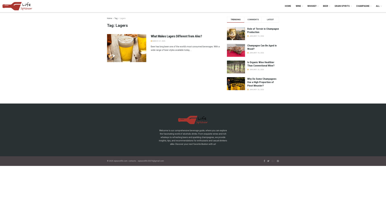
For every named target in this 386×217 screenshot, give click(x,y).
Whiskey (311, 6)
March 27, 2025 (158, 41)
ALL (378, 6)
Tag (115, 18)
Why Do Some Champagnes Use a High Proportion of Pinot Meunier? (261, 82)
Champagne (362, 6)
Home (288, 6)
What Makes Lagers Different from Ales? (176, 36)
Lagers (123, 18)
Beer (325, 6)
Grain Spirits (342, 6)
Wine (298, 6)
